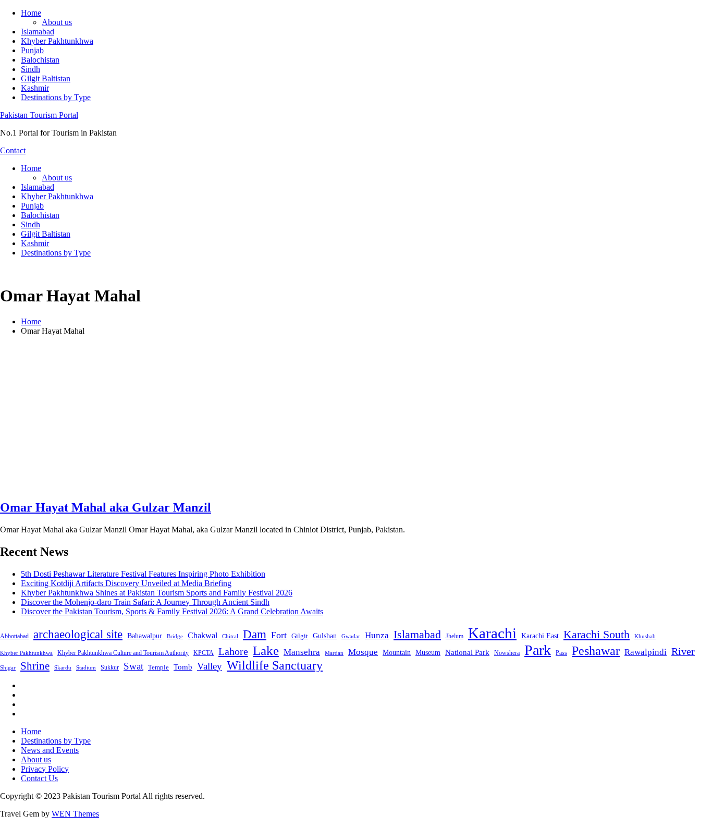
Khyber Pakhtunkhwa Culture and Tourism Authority (123, 652)
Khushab (645, 636)
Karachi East (540, 635)
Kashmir (35, 87)
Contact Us (39, 778)
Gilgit (299, 636)
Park (537, 650)
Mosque (363, 652)
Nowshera (507, 652)
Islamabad (37, 31)
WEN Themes (75, 813)
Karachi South (596, 634)
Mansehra (302, 652)
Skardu (62, 668)
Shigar (8, 667)
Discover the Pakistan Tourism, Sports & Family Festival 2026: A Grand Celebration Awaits (172, 611)
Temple (158, 667)
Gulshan (325, 635)
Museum (427, 652)
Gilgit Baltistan (45, 78)
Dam (254, 634)
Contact (13, 150)
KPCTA (203, 652)
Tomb (183, 667)
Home (31, 12)
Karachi (492, 633)
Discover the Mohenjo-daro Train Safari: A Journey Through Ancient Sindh (145, 602)
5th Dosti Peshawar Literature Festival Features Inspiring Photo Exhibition (143, 573)
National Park (467, 652)
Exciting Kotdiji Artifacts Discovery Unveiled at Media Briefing (126, 583)
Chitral (230, 636)
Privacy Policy (45, 768)
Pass (561, 652)
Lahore (233, 651)
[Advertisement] (356, 417)
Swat (133, 666)
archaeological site (77, 634)
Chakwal (202, 635)
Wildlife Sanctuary (275, 665)
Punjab (32, 50)
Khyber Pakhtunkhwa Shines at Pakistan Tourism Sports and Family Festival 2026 (156, 592)
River (683, 651)
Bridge (175, 636)
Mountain (397, 652)
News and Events (50, 750)
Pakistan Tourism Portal (39, 115)
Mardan (334, 653)
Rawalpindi (645, 652)
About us (57, 22)
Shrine (35, 666)
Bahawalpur (144, 636)
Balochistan (40, 59)
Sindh (30, 69)
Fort (279, 635)
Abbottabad (14, 636)
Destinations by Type (56, 97)
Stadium (86, 667)
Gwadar (350, 636)
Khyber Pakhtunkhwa (57, 41)
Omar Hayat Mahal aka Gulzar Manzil (105, 507)
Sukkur (110, 667)
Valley (209, 666)
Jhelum (454, 636)
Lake (266, 650)
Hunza (377, 635)
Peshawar (596, 651)
